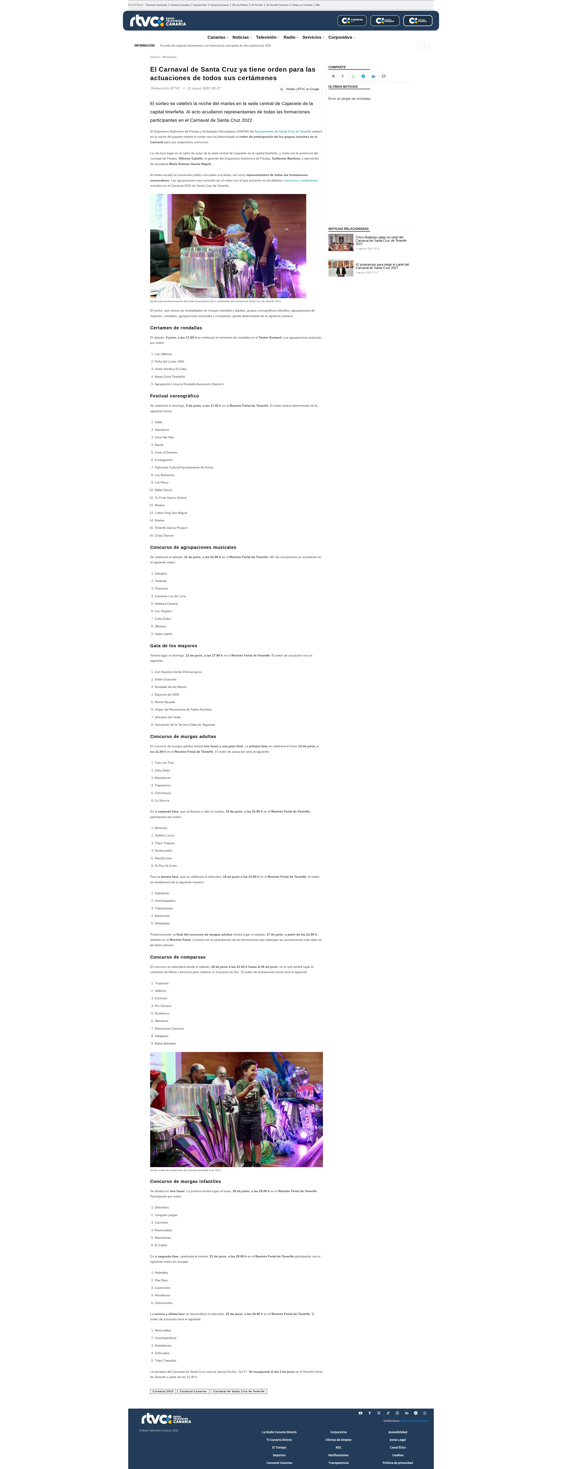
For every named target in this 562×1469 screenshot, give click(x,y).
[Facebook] (343, 76)
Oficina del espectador (415, 1420)
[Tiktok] (388, 1413)
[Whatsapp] (425, 1413)
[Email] (383, 76)
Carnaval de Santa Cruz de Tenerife (239, 1391)
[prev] (420, 45)
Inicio (155, 57)
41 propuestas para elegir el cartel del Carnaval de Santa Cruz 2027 (382, 266)
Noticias (170, 57)
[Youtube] (360, 1413)
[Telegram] (363, 76)
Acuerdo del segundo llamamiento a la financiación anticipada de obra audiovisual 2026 (215, 45)
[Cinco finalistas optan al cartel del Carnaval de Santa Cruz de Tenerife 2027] (340, 242)
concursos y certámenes (301, 180)
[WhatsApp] (353, 76)
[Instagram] (397, 1413)
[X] (332, 76)
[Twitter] (378, 1413)
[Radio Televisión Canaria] (158, 21)
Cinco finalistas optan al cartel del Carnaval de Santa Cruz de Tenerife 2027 (381, 240)
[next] (427, 45)
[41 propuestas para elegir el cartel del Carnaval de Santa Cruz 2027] (340, 268)
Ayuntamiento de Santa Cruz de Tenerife (283, 131)
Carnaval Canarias (193, 1391)
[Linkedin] (373, 76)
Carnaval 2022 (163, 1391)
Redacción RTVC (165, 88)
